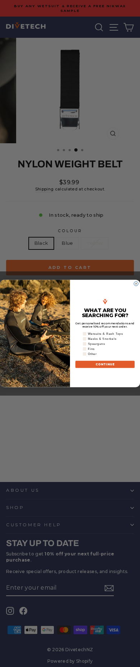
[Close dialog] (136, 283)
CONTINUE (105, 364)
